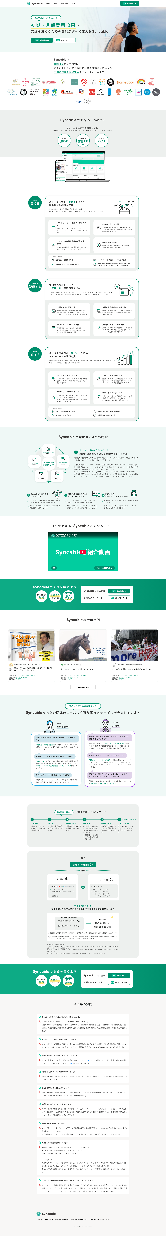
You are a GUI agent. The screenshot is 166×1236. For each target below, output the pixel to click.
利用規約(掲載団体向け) (79, 1219)
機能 (48, 3)
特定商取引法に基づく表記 (100, 1219)
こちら (88, 1060)
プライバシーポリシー (45, 1219)
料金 (73, 3)
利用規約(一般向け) (62, 1219)
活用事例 (64, 3)
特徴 (55, 3)
